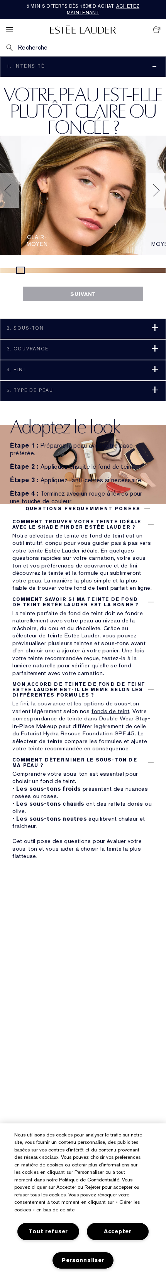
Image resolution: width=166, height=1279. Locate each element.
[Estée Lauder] (83, 29)
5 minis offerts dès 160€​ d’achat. (83, 9)
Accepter (118, 1231)
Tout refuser (48, 1231)
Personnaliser (83, 1260)
